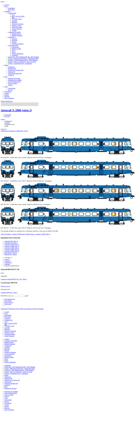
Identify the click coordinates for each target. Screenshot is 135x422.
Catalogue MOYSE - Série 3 (9, 292)
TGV (13, 15)
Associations (11, 88)
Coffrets (14, 30)
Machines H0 (12, 68)
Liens (6, 86)
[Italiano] (12, 104)
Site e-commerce (9, 98)
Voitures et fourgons (17, 24)
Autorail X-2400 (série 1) (11, 244)
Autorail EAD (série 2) (11, 243)
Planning (7, 96)
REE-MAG (11, 10)
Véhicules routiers (17, 27)
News (6, 6)
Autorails (14, 20)
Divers (14, 52)
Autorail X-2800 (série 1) (11, 246)
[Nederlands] (20, 104)
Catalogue (7, 11)
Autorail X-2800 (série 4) (11, 249)
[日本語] (23, 104)
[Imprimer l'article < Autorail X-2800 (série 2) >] (7, 115)
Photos (6, 65)
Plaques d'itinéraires (17, 53)
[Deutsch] (9, 104)
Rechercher (4, 296)
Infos (5, 77)
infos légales (8, 300)
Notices (10, 85)
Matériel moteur (16, 34)
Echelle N (11, 75)
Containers (15, 55)
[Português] (18, 104)
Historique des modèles (15, 80)
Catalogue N (11, 37)
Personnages (15, 47)
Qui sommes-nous (9, 299)
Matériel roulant (16, 48)
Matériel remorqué (17, 35)
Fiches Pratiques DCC (14, 82)
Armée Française (17, 29)
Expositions (11, 8)
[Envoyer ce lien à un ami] (7, 116)
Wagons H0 (11, 72)
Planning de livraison (14, 78)
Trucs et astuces (12, 83)
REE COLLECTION (18, 16)
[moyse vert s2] (5, 286)
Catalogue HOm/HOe (14, 32)
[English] (6, 104)
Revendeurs (7, 91)
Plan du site (7, 304)
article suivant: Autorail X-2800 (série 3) (38, 234)
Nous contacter (8, 302)
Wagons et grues (16, 25)
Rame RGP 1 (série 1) (10, 253)
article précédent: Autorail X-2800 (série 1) (13, 234)
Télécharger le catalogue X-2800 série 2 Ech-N (14, 131)
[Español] (15, 104)
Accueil (6, 5)
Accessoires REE (13, 45)
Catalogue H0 (12, 13)
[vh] (2, 273)
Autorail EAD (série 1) (11, 241)
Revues (10, 90)
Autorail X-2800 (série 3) (11, 248)
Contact (6, 93)
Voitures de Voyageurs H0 (15, 70)
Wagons (14, 42)
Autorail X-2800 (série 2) (16, 110)
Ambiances (11, 67)
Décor (13, 50)
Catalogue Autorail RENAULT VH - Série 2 (14, 279)
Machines (14, 22)
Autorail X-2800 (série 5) (11, 251)
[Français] (3, 104)
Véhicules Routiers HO (15, 73)
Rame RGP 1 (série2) (10, 254)
